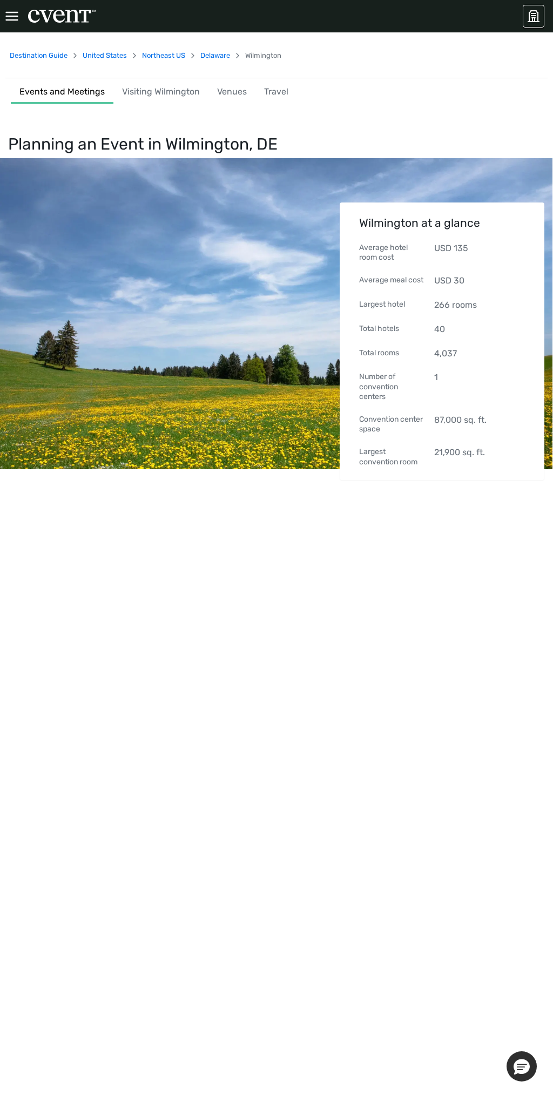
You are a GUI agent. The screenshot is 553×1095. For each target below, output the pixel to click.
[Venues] (533, 16)
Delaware (215, 55)
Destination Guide (39, 55)
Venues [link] (232, 91)
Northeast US (163, 55)
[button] (522, 1066)
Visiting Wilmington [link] (161, 91)
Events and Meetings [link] (62, 91)
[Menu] (12, 16)
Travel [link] (276, 91)
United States (105, 55)
